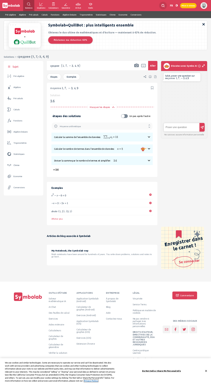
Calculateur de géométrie (56, 345)
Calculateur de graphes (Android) (85, 308)
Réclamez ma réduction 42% (70, 40)
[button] (136, 67)
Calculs (16, 109)
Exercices (53, 318)
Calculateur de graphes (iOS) (83, 330)
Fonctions (17, 121)
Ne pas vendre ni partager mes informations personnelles (141, 322)
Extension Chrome (85, 343)
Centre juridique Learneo (141, 351)
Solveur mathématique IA (57, 299)
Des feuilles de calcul (59, 313)
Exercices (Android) (86, 315)
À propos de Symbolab (112, 299)
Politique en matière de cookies (144, 311)
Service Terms (140, 304)
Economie (17, 176)
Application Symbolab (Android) (87, 299)
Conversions (19, 187)
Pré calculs (18, 98)
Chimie (16, 165)
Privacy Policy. (91, 381)
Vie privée (137, 298)
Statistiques (19, 154)
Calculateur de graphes (56, 337)
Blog (108, 307)
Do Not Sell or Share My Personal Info (161, 371)
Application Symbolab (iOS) (87, 322)
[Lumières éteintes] (176, 5)
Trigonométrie (20, 143)
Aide (108, 313)
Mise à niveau (188, 5)
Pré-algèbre (18, 76)
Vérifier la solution (58, 353)
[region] (105, 371)
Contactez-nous (114, 318)
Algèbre (17, 87)
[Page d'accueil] (28, 301)
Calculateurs (55, 330)
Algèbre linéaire (20, 132)
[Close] (206, 370)
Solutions (9, 57)
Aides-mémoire (56, 324)
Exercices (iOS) (83, 338)
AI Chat (52, 307)
